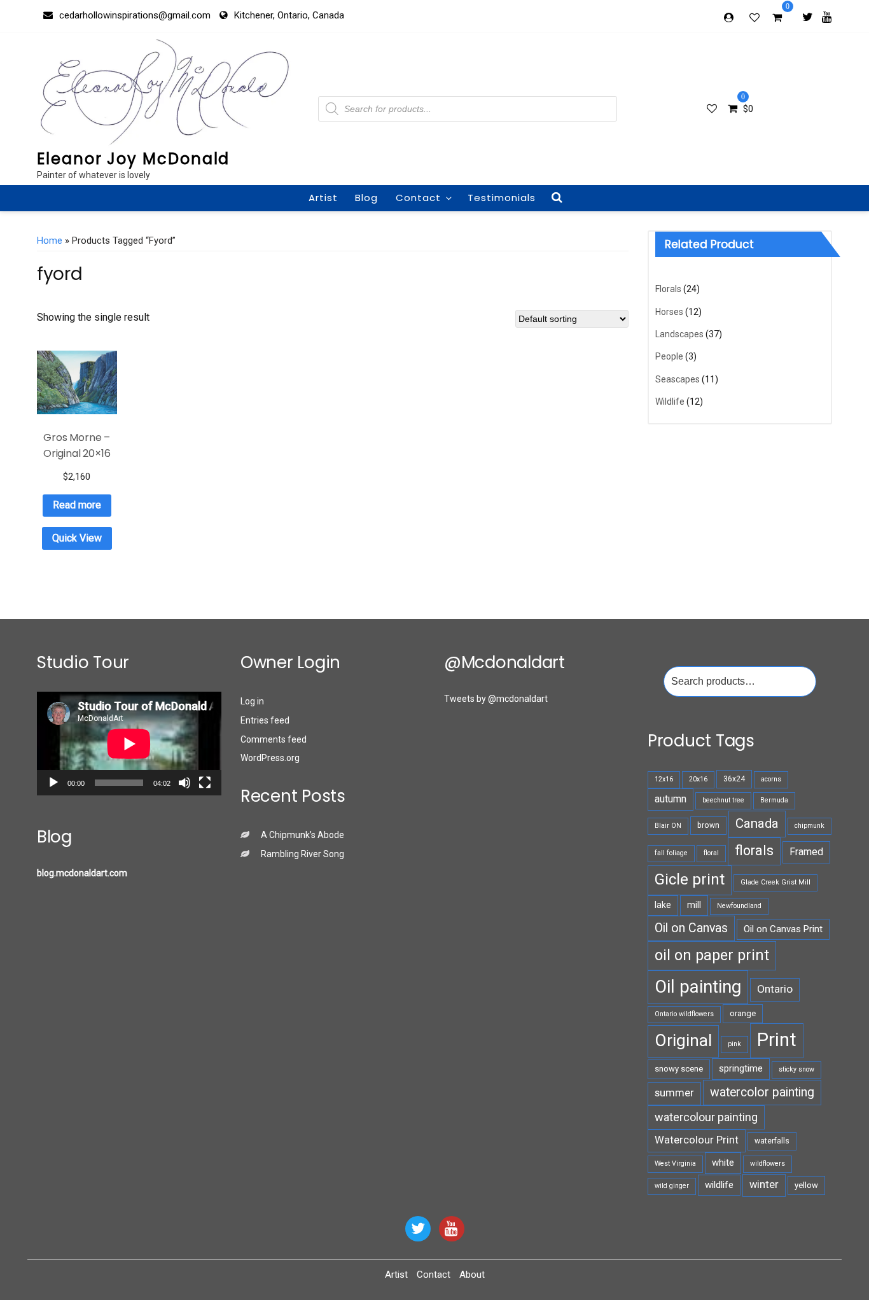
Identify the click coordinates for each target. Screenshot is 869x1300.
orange (743, 1013)
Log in (252, 701)
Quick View (77, 538)
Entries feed (264, 720)
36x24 (734, 778)
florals (754, 850)
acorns (771, 779)
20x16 (698, 779)
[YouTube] (451, 1228)
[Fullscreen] (204, 782)
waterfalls (771, 1140)
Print (776, 1040)
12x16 (664, 779)
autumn (670, 799)
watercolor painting (762, 1092)
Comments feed (273, 739)
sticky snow (796, 1069)
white (723, 1162)
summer (674, 1093)
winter (764, 1184)
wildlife (719, 1185)
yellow (806, 1185)
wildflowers (767, 1163)
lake (663, 905)
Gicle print (690, 879)
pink (734, 1044)
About (472, 1274)
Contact (418, 197)
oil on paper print (712, 955)
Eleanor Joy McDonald (133, 158)
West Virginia (675, 1163)
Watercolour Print (697, 1140)
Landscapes (679, 334)
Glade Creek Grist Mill (775, 882)
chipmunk (809, 825)
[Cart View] (777, 19)
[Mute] (184, 782)
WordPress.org (270, 758)
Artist (323, 197)
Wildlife (670, 401)
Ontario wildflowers (684, 1014)
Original (683, 1040)
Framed (806, 852)
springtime (741, 1068)
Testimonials (502, 197)
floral (711, 853)
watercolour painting (706, 1117)
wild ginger (672, 1186)
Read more (77, 505)
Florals (668, 289)
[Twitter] (807, 16)
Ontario (775, 988)
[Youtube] (826, 16)
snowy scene (679, 1068)
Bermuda (774, 800)
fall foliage (671, 853)
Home (49, 240)
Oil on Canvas (691, 928)
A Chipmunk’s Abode (302, 835)
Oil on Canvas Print (783, 929)
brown (708, 825)
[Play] (53, 782)
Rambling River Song (302, 854)
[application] (129, 743)
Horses (669, 312)
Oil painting (698, 986)
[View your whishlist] (755, 17)
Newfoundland (739, 906)
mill (694, 905)
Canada (757, 823)
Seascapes (677, 379)
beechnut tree (723, 800)
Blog (366, 197)
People (669, 356)
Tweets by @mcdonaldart (496, 699)
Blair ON (668, 825)
